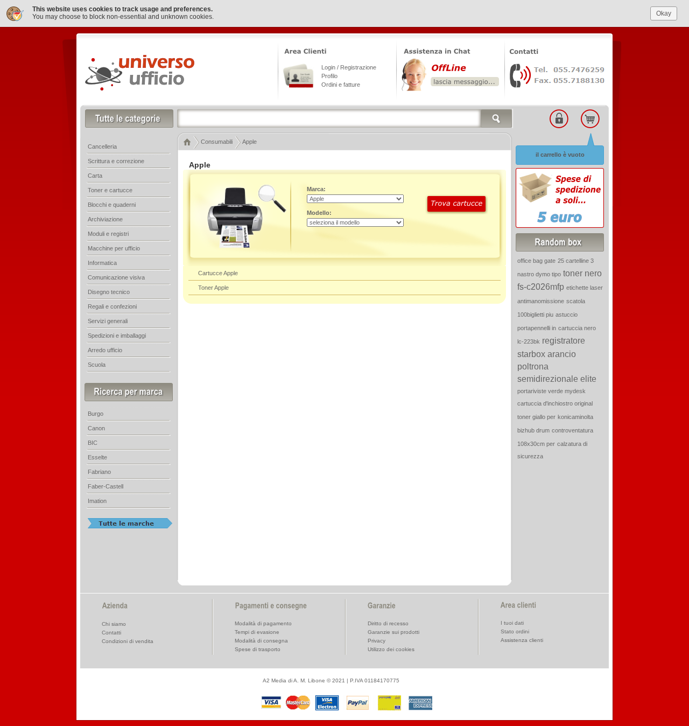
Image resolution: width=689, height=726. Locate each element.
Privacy (376, 641)
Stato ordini (515, 631)
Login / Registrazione (348, 67)
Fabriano (99, 472)
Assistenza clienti (522, 640)
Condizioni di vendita (127, 641)
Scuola (97, 364)
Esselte (97, 457)
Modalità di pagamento (263, 623)
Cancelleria (102, 146)
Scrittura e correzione (116, 161)
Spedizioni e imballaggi (117, 335)
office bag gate (536, 260)
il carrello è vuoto (560, 154)
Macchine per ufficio (114, 248)
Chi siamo (114, 624)
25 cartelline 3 (576, 260)
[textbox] (345, 118)
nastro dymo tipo (539, 274)
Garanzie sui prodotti (393, 632)
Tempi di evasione (257, 632)
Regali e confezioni (112, 306)
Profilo (329, 76)
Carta (95, 175)
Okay (663, 13)
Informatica (102, 263)
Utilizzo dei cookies (391, 649)
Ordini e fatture (340, 84)
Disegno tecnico (109, 292)
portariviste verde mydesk (551, 391)
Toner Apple (213, 287)
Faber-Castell (105, 486)
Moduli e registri (108, 234)
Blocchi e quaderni (112, 204)
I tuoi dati (512, 623)
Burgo (95, 413)
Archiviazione (105, 219)
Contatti (111, 633)
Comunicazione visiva (116, 277)
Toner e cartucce (110, 190)
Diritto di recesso (388, 623)
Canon (96, 428)
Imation (97, 501)
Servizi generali (108, 321)
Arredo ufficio (105, 350)
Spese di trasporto (257, 649)
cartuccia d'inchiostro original (555, 403)
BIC (92, 442)
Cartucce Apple (218, 273)
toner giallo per (536, 417)
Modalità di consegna (261, 641)
